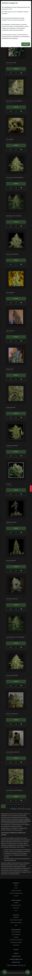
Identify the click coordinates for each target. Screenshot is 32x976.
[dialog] (16, 488)
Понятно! (25, 44)
